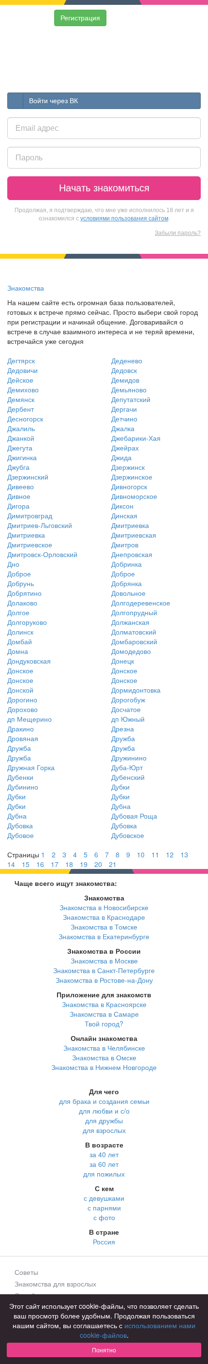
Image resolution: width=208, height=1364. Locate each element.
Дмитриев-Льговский (39, 525)
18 (69, 864)
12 (170, 854)
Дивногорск (129, 486)
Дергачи (124, 409)
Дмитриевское (29, 544)
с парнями (104, 1207)
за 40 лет (104, 1154)
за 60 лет (104, 1164)
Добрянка (126, 583)
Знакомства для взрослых (55, 1283)
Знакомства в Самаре (104, 1014)
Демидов (125, 380)
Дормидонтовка (136, 690)
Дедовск (124, 370)
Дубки (120, 786)
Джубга (18, 467)
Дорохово (22, 709)
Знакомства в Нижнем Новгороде (104, 1067)
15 (26, 864)
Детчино (124, 418)
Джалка (122, 428)
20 (98, 864)
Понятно (104, 1350)
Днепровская (131, 554)
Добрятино (24, 593)
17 (55, 864)
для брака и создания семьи (104, 1101)
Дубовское (127, 835)
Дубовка (20, 825)
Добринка (126, 564)
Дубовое (20, 835)
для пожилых (104, 1173)
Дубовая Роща (134, 816)
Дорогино (22, 699)
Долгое (18, 612)
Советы (26, 1272)
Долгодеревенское (140, 602)
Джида (121, 457)
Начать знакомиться (104, 188)
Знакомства (25, 288)
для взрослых (104, 1130)
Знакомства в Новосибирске (104, 907)
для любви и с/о (104, 1111)
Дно (13, 564)
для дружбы (104, 1120)
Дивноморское (134, 496)
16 (40, 864)
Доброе (19, 573)
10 (141, 854)
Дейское (20, 380)
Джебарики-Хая (136, 438)
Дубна (121, 806)
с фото (104, 1217)
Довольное (128, 593)
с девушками (104, 1198)
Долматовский (133, 631)
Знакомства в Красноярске (104, 1004)
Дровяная (22, 738)
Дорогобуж (128, 699)
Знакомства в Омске (104, 1057)
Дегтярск (21, 360)
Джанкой (20, 438)
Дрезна (122, 728)
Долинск (20, 631)
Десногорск (25, 418)
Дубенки (20, 777)
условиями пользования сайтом (124, 218)
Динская (124, 515)
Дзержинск (128, 467)
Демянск (20, 399)
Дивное (18, 496)
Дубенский (128, 777)
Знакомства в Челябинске (104, 1048)
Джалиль (21, 428)
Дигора (18, 506)
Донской (20, 690)
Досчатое (126, 709)
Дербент (20, 409)
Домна (17, 651)
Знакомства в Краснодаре (104, 917)
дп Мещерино (29, 719)
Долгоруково (27, 622)
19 (84, 864)
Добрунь (20, 583)
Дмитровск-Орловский (42, 554)
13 (184, 854)
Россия (104, 1241)
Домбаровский (134, 641)
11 (155, 854)
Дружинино (129, 757)
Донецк (122, 661)
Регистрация (80, 18)
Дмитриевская (133, 535)
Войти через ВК (53, 101)
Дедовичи (22, 370)
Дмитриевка (130, 525)
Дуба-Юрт (127, 767)
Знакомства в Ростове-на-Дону (104, 980)
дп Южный (128, 719)
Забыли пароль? (178, 233)
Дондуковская (29, 661)
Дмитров (124, 544)
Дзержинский (27, 476)
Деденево (126, 360)
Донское (20, 670)
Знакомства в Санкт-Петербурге (104, 970)
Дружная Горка (31, 767)
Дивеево (20, 486)
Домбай (19, 641)
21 (113, 864)
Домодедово (131, 651)
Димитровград (29, 515)
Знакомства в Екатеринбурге (104, 936)
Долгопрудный (134, 612)
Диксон (122, 506)
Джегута (19, 447)
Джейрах (125, 447)
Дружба (123, 738)
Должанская (130, 622)
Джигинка (22, 457)
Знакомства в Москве (104, 960)
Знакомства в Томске (104, 926)
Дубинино (22, 786)
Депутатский (130, 399)
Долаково (22, 602)
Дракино (20, 728)
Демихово (23, 389)
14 (11, 864)
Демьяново (129, 389)
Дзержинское (131, 476)
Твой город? (104, 1023)
